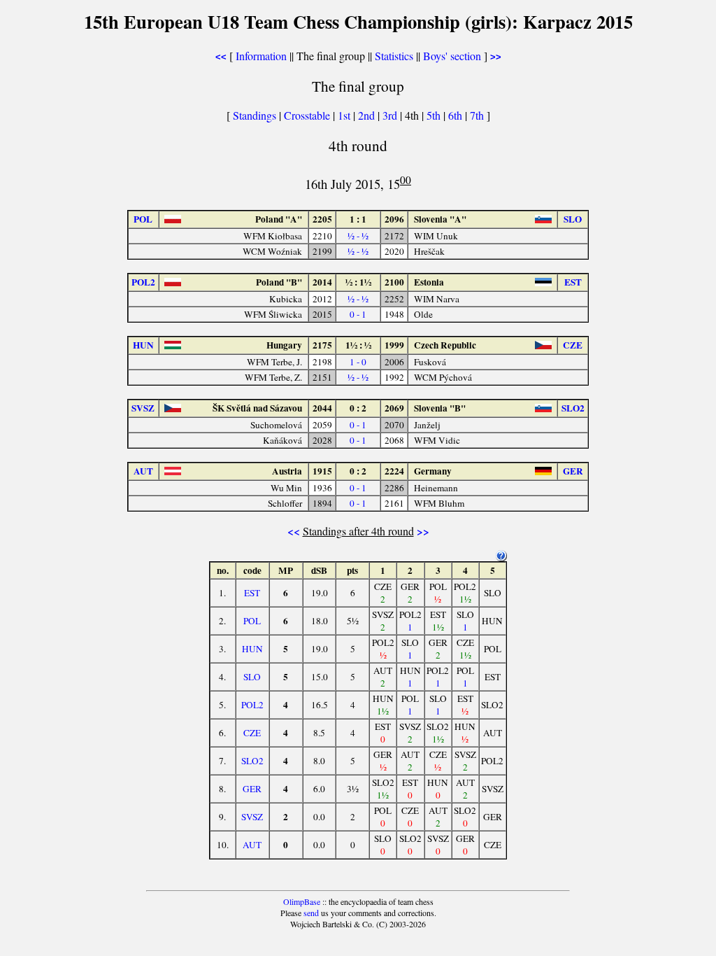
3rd (391, 115)
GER (252, 788)
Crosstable (307, 115)
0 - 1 (358, 314)
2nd (368, 115)
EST (252, 592)
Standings (254, 115)
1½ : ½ (358, 345)
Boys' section (452, 55)
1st (345, 115)
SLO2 (252, 760)
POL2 (252, 704)
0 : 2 (358, 408)
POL (252, 620)
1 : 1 (358, 219)
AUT (252, 844)
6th (456, 115)
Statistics (394, 55)
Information (261, 55)
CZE (252, 732)
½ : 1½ (358, 282)
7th (478, 115)
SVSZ (252, 816)
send (311, 912)
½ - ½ (358, 236)
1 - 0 (358, 362)
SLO (252, 676)
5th (435, 115)
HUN (252, 648)
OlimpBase (301, 901)
